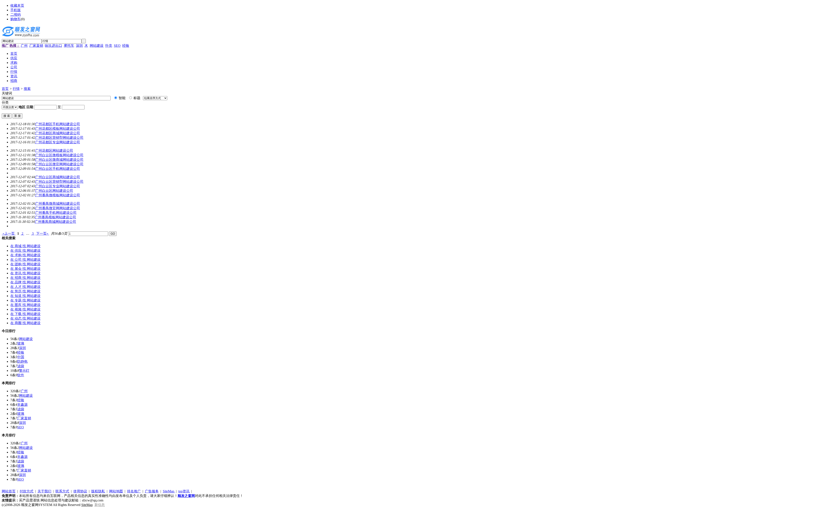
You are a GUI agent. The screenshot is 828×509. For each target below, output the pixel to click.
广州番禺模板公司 (55, 217)
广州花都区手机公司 (57, 124)
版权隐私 (98, 491)
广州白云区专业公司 (57, 186)
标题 (136, 98)
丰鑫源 (22, 404)
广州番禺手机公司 (56, 212)
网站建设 (97, 45)
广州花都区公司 (54, 150)
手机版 (15, 10)
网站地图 (116, 491)
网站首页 (9, 491)
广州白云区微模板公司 (59, 155)
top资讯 (184, 491)
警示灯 (24, 370)
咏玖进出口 (53, 45)
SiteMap (169, 491)
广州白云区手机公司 (57, 168)
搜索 (27, 89)
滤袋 (20, 366)
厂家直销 (36, 45)
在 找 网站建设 (25, 246)
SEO (117, 45)
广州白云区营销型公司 (59, 181)
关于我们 (44, 491)
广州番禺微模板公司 (57, 195)
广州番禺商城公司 (55, 221)
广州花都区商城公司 (57, 133)
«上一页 (9, 233)
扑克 (108, 45)
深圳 (79, 45)
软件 (20, 375)
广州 (24, 45)
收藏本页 (17, 5)
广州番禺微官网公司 (57, 208)
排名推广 (134, 491)
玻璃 (20, 343)
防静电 (22, 361)
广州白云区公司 (54, 190)
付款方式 (26, 491)
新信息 (99, 505)
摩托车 (69, 45)
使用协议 (80, 491)
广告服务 (152, 491)
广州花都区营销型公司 (59, 137)
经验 (125, 45)
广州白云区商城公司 (57, 177)
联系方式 (62, 491)
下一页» (42, 233)
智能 (121, 98)
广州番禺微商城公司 (57, 203)
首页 (5, 89)
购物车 (15, 19)
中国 (20, 357)
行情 (16, 89)
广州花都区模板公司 (57, 128)
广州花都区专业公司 (57, 142)
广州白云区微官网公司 (59, 164)
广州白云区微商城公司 (59, 159)
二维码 (15, 14)
